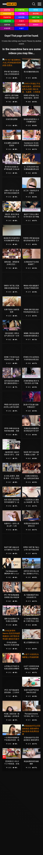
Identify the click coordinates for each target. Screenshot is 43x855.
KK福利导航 (7, 13)
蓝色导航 (7, 10)
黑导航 (35, 10)
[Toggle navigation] (39, 4)
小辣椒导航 (35, 21)
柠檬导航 (21, 10)
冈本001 (35, 25)
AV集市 (21, 21)
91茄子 (21, 28)
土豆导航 (21, 13)
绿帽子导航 (35, 17)
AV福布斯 (7, 28)
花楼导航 (7, 25)
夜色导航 (36, 13)
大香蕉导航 (7, 21)
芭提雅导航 (7, 17)
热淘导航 (21, 17)
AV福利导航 (21, 25)
